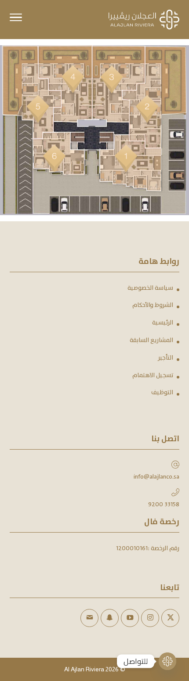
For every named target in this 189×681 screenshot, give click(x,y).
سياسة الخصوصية (150, 288)
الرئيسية (162, 323)
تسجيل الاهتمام (152, 375)
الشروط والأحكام (152, 305)
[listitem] (130, 163)
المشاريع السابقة (151, 340)
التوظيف (162, 392)
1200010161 (132, 548)
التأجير (165, 358)
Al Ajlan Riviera (84, 669)
